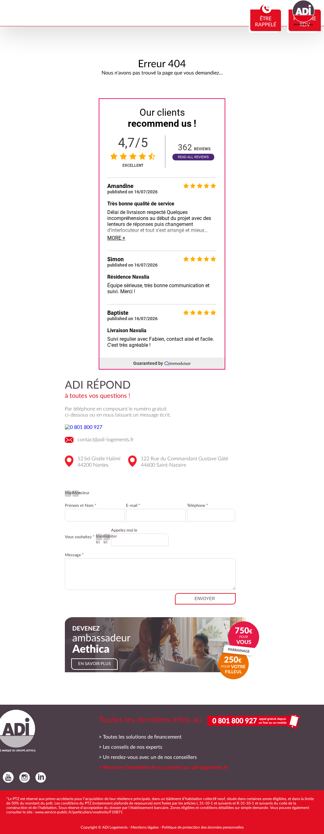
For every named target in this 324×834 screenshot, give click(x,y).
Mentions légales (145, 827)
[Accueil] (303, 23)
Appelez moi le (124, 530)
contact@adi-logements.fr (106, 439)
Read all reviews (193, 157)
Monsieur (75, 493)
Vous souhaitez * (80, 537)
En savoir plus (94, 664)
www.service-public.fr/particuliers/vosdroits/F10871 (79, 812)
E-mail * (133, 506)
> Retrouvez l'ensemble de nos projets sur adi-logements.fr (163, 767)
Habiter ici (106, 537)
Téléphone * (197, 506)
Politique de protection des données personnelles (203, 827)
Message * (74, 555)
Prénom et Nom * (81, 506)
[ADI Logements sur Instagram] (23, 777)
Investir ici (99, 537)
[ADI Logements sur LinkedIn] (39, 777)
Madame (68, 493)
